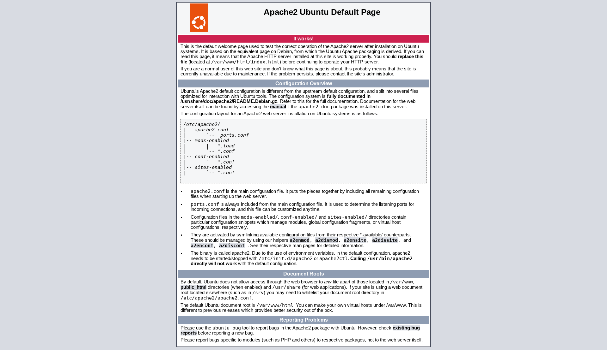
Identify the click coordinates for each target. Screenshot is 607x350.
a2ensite (355, 240)
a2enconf (202, 245)
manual (278, 106)
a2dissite (385, 240)
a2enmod (300, 240)
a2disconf (232, 245)
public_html (193, 287)
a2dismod (326, 240)
